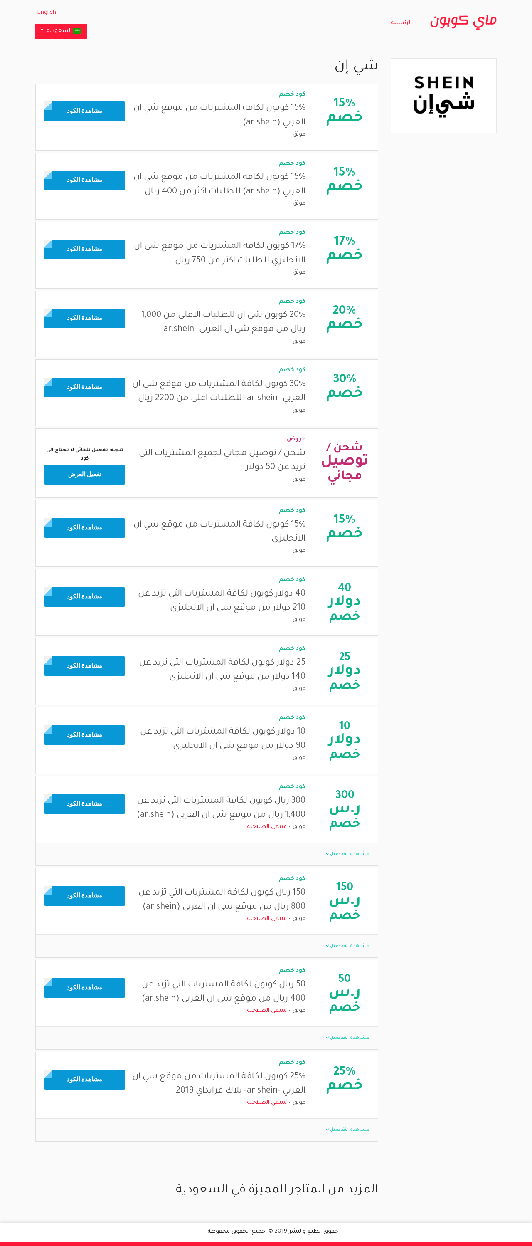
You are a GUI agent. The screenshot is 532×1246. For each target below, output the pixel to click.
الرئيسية (401, 23)
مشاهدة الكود (84, 111)
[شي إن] (444, 96)
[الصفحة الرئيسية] (463, 23)
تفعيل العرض (84, 475)
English (46, 13)
